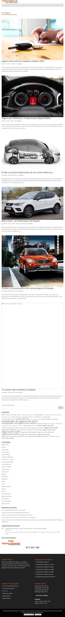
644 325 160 (45, 590)
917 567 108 (45, 588)
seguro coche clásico (25, 428)
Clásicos (4, 447)
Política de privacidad (8, 588)
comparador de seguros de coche (20, 421)
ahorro (4, 415)
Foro (3, 484)
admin (5, 175)
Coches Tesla (5, 471)
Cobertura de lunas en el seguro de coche (22, 417)
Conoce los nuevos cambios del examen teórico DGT (15, 512)
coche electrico (38, 417)
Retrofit (4, 491)
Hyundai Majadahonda (11, 528)
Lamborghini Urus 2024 (6, 425)
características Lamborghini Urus (27, 414)
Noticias (4, 489)
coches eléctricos (22, 419)
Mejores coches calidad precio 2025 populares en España (17, 515)
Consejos (39, 423)
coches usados (45, 419)
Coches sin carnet (6, 467)
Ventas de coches (8, 438)
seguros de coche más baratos (46, 432)
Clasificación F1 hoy (58, 414)
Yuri (5, 64)
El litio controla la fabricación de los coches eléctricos (27, 172)
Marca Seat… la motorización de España (21, 220)
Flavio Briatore (51, 423)
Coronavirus (5, 476)
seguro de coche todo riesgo (34, 430)
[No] (63, 613)
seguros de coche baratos (29, 432)
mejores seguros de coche (30, 425)
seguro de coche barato (9, 430)
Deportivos (4, 479)
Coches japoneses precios (35, 419)
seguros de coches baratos (28, 434)
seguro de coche (51, 428)
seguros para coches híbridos (9, 436)
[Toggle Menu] (62, 5)
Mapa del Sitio (6, 598)
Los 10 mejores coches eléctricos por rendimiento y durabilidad (18, 517)
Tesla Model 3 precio (54, 436)
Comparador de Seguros (42, 562)
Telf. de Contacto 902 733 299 (10, 586)
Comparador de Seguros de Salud (45, 572)
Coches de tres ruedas (8, 459)
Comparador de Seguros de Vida (44, 574)
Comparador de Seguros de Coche (45, 564)
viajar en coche (6, 503)
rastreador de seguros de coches (10, 428)
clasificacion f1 (39, 415)
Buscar (61, 407)
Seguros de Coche (6, 496)
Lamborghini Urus (58, 423)
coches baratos (46, 417)
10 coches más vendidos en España (18, 389)
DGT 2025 (44, 423)
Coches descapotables (7, 462)
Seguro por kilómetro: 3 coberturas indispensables (26, 118)
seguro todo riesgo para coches (38, 436)
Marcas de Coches (21, 223)
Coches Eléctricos (6, 464)
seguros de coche (11, 432)
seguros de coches (10, 434)
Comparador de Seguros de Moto (45, 567)
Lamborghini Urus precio (17, 425)
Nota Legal (38, 614)
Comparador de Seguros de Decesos (45, 576)
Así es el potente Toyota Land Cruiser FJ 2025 (13, 510)
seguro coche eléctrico (37, 428)
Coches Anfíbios (6, 454)
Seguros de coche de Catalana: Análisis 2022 (23, 61)
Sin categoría (18, 64)
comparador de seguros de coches (19, 423)
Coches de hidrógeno (7, 457)
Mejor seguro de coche (46, 425)
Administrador (6, 596)
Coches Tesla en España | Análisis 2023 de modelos (33, 528)
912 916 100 (45, 586)
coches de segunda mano (8, 419)
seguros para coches (43, 434)
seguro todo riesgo (23, 436)
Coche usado (5, 449)
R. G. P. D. (5, 591)
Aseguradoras (5, 444)
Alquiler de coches (11, 415)
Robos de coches (6, 494)
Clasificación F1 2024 (48, 414)
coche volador (54, 419)
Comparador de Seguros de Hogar (45, 569)
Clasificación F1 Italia (6, 417)
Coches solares (6, 469)
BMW (18, 415)
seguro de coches (21, 430)
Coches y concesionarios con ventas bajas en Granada (27, 288)
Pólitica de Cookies (8, 593)
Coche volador (5, 452)
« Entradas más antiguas (8, 405)
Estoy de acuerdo (28, 614)
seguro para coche (49, 430)
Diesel (3, 481)
